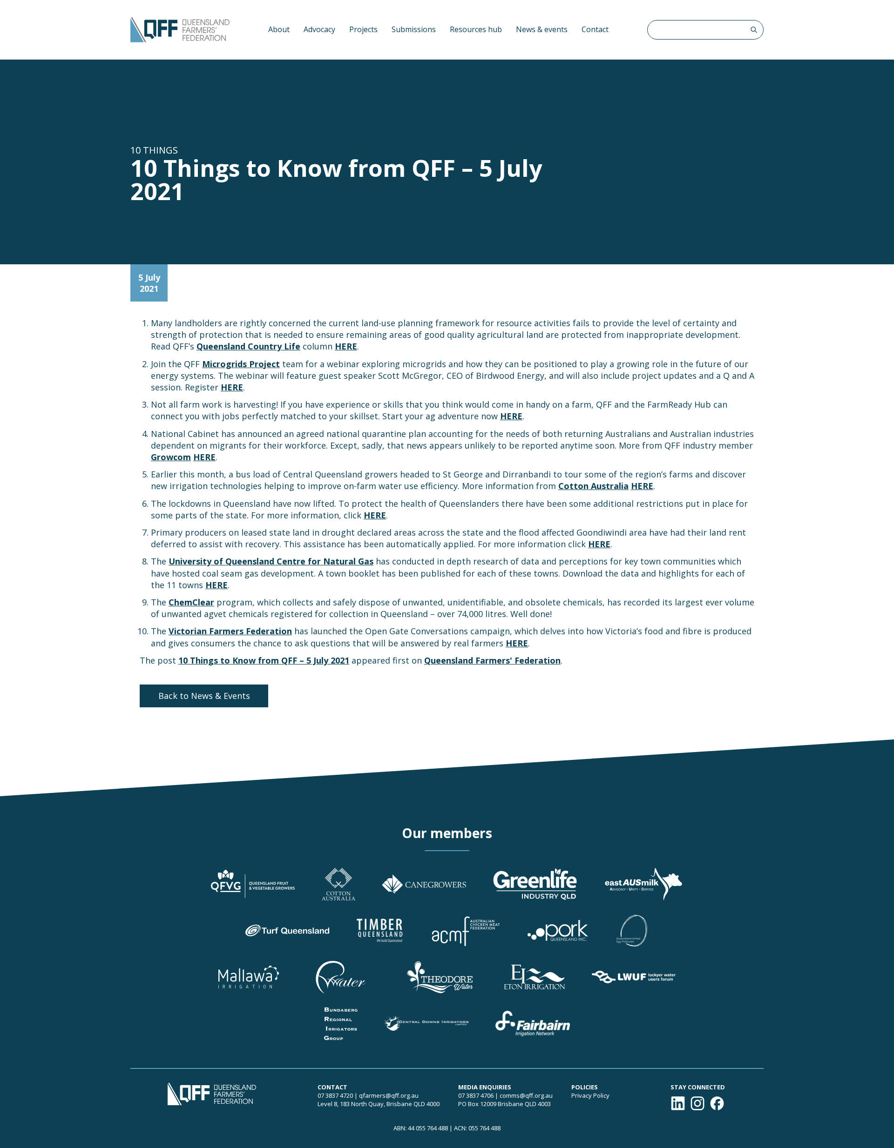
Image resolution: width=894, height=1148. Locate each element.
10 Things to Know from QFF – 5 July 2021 (263, 660)
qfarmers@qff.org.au (389, 1095)
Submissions (414, 29)
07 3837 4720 (335, 1095)
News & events (542, 29)
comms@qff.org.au (526, 1095)
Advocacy (319, 29)
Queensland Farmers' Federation (492, 660)
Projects (363, 29)
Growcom (171, 457)
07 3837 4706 (476, 1095)
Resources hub (476, 29)
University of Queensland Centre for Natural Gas (271, 561)
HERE (346, 346)
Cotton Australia (593, 485)
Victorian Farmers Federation (230, 631)
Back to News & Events (204, 695)
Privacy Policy (590, 1095)
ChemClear (191, 602)
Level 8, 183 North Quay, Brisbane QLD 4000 (379, 1104)
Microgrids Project (241, 363)
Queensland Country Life (248, 346)
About (279, 29)
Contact (595, 29)
